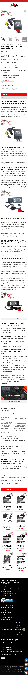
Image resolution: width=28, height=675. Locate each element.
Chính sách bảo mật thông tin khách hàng (13, 651)
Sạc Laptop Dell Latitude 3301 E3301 (21, 525)
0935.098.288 (6, 584)
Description (5, 94)
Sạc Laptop (18, 44)
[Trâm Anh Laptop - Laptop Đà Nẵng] (14, 4)
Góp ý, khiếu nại (6, 619)
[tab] (14, 94)
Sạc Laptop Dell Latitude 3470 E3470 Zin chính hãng (21, 567)
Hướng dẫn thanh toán (8, 610)
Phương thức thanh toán (8, 643)
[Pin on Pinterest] (13, 89)
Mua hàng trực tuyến (8, 607)
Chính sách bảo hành (8, 645)
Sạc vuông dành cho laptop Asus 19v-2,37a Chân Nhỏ (7, 526)
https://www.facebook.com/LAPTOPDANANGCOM (13, 477)
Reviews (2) (5, 98)
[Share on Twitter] (7, 89)
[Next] (24, 22)
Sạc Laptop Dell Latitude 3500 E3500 (7, 566)
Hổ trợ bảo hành (6, 615)
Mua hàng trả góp (7, 612)
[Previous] (3, 22)
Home (2, 44)
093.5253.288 (14, 586)
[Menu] (2, 5)
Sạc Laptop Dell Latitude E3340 (20, 507)
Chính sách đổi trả (7, 647)
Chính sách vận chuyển (8, 649)
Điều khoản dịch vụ (7, 617)
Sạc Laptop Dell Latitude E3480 (7, 507)
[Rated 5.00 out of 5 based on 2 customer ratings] (14, 51)
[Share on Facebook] (5, 89)
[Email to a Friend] (10, 89)
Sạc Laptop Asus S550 (8, 85)
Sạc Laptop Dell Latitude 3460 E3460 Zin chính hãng (21, 547)
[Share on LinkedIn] (15, 89)
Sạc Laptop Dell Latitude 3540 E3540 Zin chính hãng (7, 547)
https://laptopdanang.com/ (13, 472)
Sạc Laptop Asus (17, 82)
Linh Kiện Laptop (9, 44)
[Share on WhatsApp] (2, 89)
